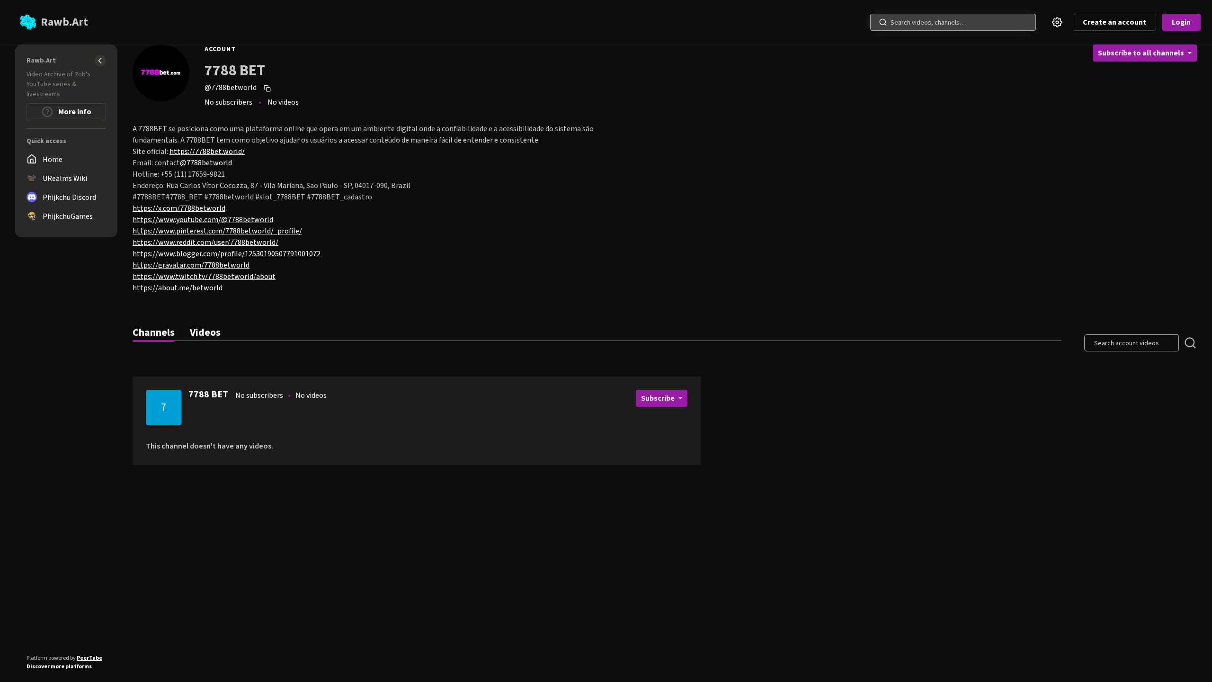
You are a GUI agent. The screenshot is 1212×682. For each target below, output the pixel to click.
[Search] (883, 22)
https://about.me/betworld (178, 288)
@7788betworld (206, 163)
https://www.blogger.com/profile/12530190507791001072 (227, 254)
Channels (154, 332)
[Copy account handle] (268, 88)
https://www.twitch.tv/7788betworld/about (204, 276)
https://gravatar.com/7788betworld (191, 265)
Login (1181, 22)
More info (74, 112)
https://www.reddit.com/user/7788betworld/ (205, 242)
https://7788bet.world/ (207, 151)
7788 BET (208, 394)
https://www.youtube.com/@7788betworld (203, 220)
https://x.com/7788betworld (179, 208)
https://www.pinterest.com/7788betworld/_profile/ (217, 231)
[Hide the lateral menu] (100, 60)
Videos (205, 332)
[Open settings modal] (1057, 22)
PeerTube (89, 658)
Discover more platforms (59, 667)
